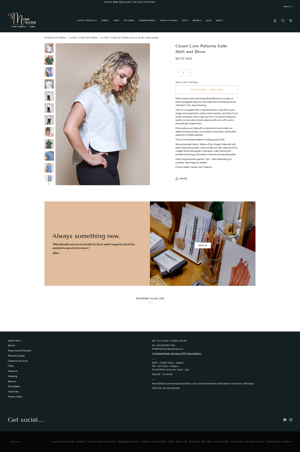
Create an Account (18, 360)
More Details (180, 2)
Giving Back (14, 386)
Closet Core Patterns (83, 37)
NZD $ (287, 6)
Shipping (12, 376)
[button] (87, 20)
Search (11, 345)
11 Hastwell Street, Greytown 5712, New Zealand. (177, 353)
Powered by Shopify (279, 441)
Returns (12, 381)
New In (202, 245)
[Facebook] (284, 419)
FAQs (10, 365)
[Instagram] (290, 419)
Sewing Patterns (55, 37)
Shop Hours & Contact (19, 350)
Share (184, 178)
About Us (13, 371)
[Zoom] (102, 114)
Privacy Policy (15, 396)
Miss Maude (61, 441)
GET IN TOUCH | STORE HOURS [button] (169, 340)
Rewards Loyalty (16, 355)
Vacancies (13, 391)
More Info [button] (14, 340)
